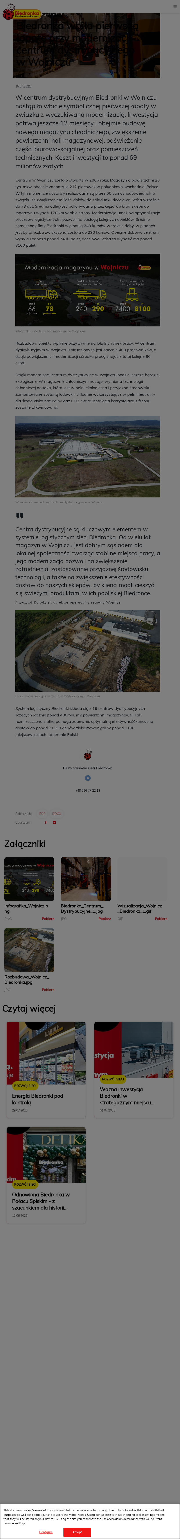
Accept (77, 1532)
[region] (90, 1521)
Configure (45, 1532)
